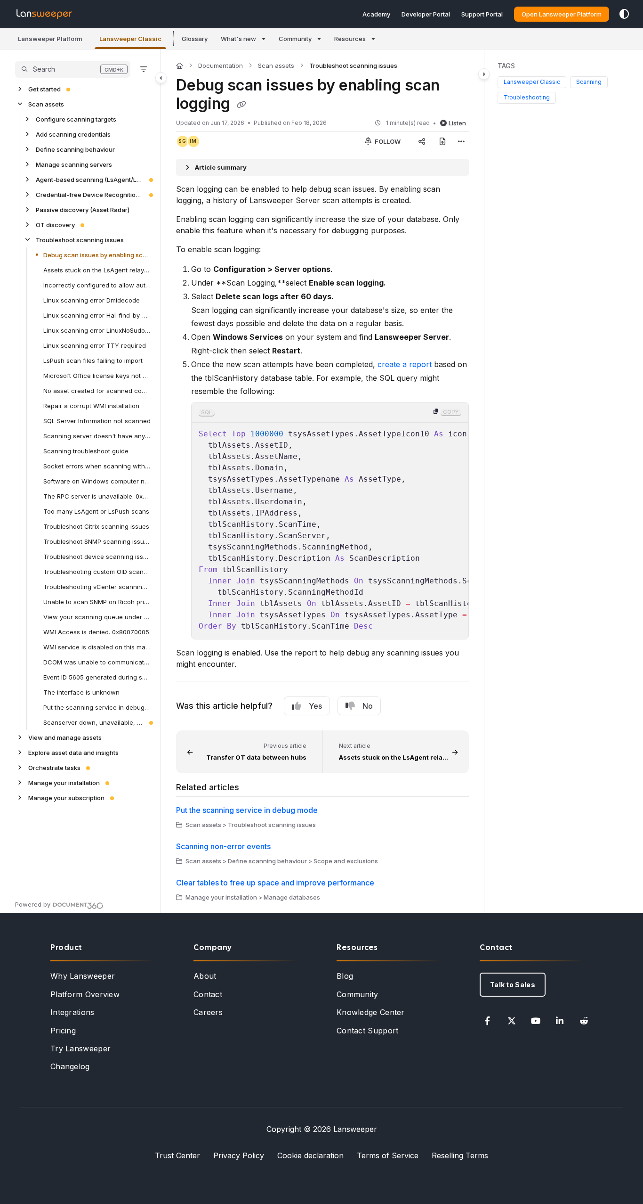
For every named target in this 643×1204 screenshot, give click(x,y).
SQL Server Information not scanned (97, 421)
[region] (330, 520)
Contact (207, 994)
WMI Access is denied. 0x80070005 (96, 632)
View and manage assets (65, 737)
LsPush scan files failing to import (93, 360)
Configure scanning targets (76, 119)
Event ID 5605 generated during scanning (97, 677)
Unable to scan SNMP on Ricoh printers (97, 602)
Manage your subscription (66, 798)
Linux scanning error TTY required (94, 345)
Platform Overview (85, 994)
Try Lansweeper (80, 1048)
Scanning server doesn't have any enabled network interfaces (97, 436)
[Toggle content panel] (484, 74)
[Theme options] (624, 14)
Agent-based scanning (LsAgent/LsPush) (90, 179)
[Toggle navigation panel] (161, 77)
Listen (457, 123)
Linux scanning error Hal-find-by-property (97, 315)
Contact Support (368, 1030)
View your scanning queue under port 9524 (97, 617)
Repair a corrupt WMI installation (91, 406)
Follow (387, 141)
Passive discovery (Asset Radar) (82, 209)
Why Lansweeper (82, 976)
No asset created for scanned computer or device (97, 390)
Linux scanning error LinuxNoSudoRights (97, 330)
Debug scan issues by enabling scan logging (97, 255)
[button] (50, 38)
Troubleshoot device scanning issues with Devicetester (97, 556)
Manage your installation (64, 782)
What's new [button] (238, 38)
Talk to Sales (512, 985)
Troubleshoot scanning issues (80, 240)
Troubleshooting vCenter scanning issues (97, 586)
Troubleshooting (527, 97)
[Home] (44, 14)
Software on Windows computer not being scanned (97, 481)
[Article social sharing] (421, 141)
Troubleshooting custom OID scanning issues (97, 571)
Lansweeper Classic (532, 82)
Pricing (63, 1030)
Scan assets (46, 104)
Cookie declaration (310, 1155)
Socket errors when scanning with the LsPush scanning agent (97, 466)
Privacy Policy (238, 1155)
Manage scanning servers (74, 164)
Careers (208, 1012)
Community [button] (295, 38)
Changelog (70, 1066)
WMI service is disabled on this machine (97, 647)
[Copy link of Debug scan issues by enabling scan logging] (241, 104)
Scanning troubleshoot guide (86, 451)
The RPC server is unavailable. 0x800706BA (97, 496)
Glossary (195, 38)
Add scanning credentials (73, 134)
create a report (405, 364)
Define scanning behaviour (75, 149)
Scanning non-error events (223, 846)
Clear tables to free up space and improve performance (275, 882)
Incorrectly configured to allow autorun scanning (97, 285)
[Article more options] (461, 141)
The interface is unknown (81, 692)
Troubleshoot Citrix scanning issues (96, 526)
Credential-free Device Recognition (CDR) (90, 194)
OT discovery (55, 225)
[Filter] (143, 69)
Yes (315, 706)
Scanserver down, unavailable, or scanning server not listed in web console (93, 722)
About (205, 976)
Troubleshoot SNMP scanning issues (97, 541)
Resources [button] (350, 38)
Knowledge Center (371, 1012)
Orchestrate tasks (54, 767)
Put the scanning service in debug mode (97, 707)
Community (357, 994)
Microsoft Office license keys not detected (97, 375)
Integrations (72, 1012)
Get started (44, 89)
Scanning (589, 82)
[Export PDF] (442, 141)
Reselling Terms (460, 1155)
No (367, 706)
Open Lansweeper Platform (562, 14)
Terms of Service (387, 1155)
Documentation (220, 65)
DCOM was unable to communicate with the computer (97, 662)
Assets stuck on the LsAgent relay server (97, 270)
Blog (345, 976)
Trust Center (177, 1155)
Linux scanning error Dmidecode (91, 300)
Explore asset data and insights (73, 752)
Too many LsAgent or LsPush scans (96, 511)
